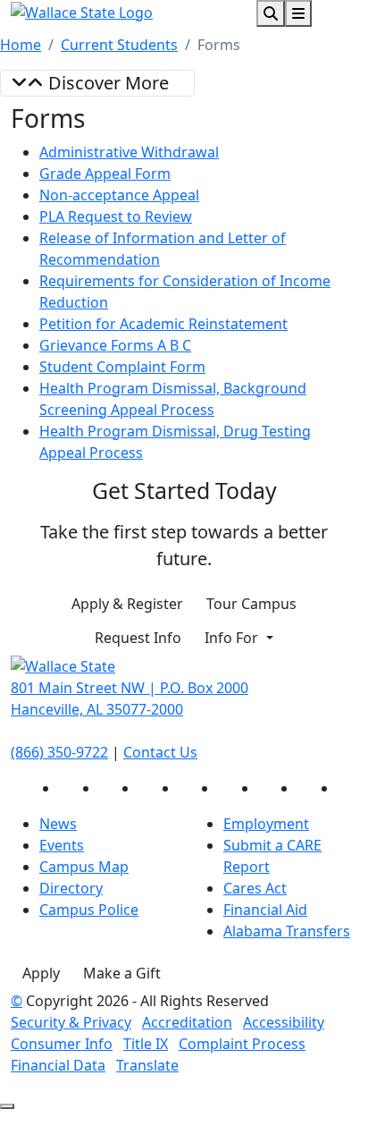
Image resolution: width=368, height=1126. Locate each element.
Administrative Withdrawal (129, 152)
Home (20, 45)
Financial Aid (265, 909)
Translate (147, 1065)
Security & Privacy (71, 1022)
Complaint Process (242, 1044)
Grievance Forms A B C (115, 345)
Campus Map (84, 866)
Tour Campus (251, 604)
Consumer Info (62, 1044)
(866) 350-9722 (59, 752)
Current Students (119, 45)
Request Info (138, 638)
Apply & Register (127, 604)
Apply (41, 973)
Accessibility (283, 1022)
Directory (71, 888)
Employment (266, 824)
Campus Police (88, 909)
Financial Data (58, 1065)
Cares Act (255, 888)
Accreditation (187, 1022)
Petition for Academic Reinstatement (163, 324)
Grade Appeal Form (105, 173)
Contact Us (160, 752)
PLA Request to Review (115, 216)
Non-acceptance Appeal (119, 195)
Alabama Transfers (286, 931)
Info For (233, 638)
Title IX (145, 1044)
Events (61, 845)
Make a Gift (122, 973)
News (58, 824)
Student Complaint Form (122, 367)
